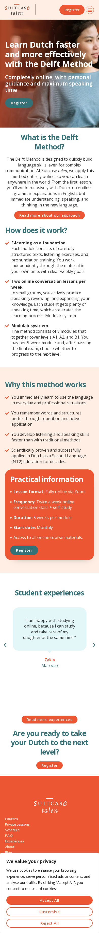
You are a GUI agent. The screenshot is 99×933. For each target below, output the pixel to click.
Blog (8, 852)
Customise (49, 911)
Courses (11, 818)
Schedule (12, 830)
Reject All (49, 923)
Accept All (49, 900)
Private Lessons (17, 824)
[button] (90, 10)
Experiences (14, 841)
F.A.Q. (9, 835)
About (9, 846)
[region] (49, 893)
